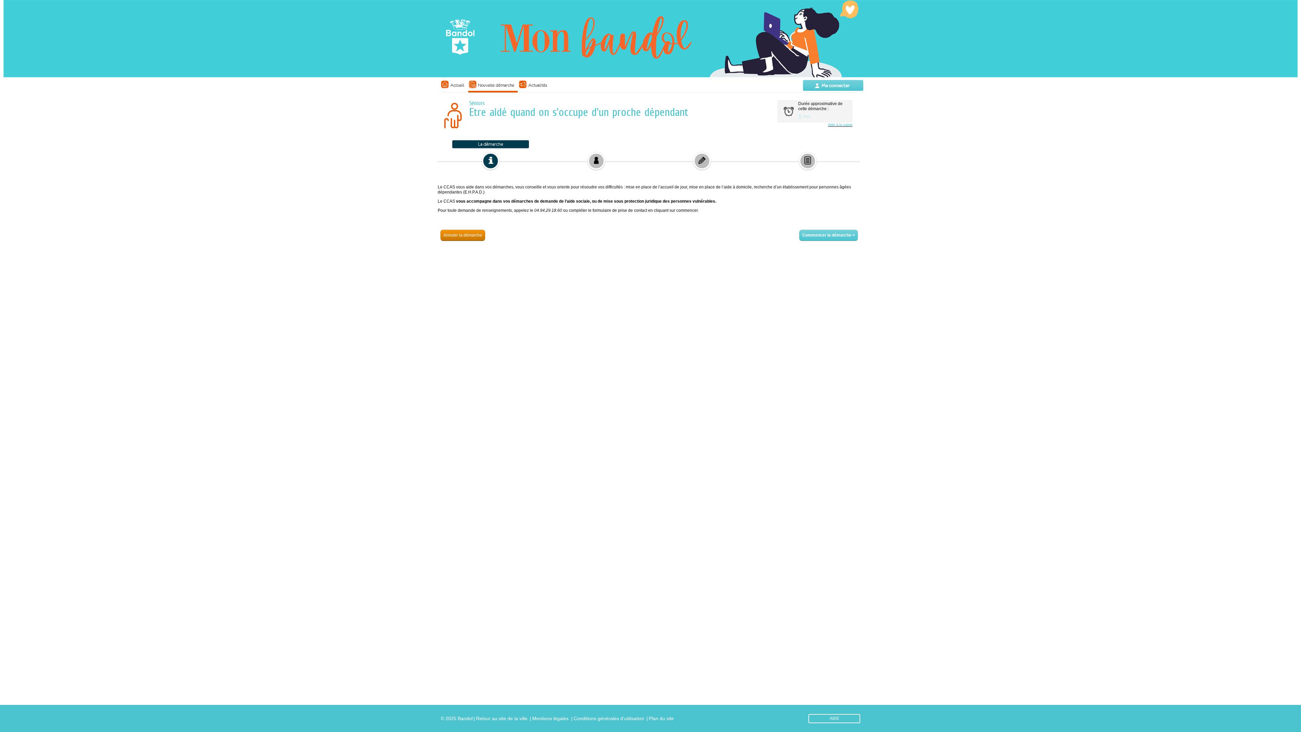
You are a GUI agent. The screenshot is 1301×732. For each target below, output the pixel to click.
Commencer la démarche (828, 235)
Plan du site (661, 718)
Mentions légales (550, 718)
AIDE (834, 718)
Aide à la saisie (840, 125)
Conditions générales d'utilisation (609, 718)
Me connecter (836, 85)
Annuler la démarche (462, 235)
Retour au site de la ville (502, 718)
